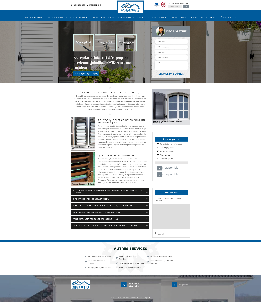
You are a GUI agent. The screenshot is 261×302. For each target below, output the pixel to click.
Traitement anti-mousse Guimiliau (97, 261)
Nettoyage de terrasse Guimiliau (131, 263)
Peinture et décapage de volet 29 (223, 17)
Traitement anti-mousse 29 (57, 17)
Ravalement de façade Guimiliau (100, 256)
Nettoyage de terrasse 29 (158, 17)
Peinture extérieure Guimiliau (130, 267)
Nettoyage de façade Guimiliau (99, 267)
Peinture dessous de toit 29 (103, 17)
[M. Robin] (130, 7)
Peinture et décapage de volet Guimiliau (161, 261)
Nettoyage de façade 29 (79, 17)
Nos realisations (86, 73)
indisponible (78, 5)
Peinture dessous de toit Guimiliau (128, 257)
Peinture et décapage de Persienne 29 (130, 17)
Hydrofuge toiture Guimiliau (161, 256)
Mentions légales (143, 297)
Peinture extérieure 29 (179, 17)
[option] (83, 42)
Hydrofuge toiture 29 (199, 17)
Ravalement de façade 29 (34, 17)
